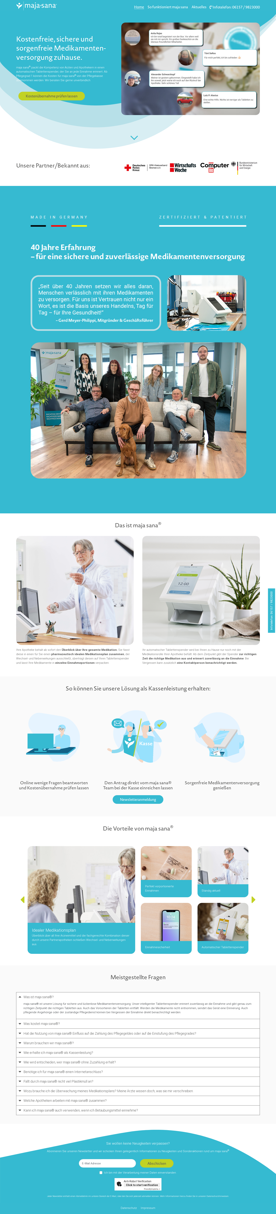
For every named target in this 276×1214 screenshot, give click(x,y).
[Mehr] (134, 137)
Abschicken (156, 1163)
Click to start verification (142, 1185)
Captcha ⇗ (152, 1189)
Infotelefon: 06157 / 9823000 (236, 7)
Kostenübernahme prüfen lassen (52, 96)
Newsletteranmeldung (138, 799)
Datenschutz (129, 1208)
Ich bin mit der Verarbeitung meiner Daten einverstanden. (140, 1172)
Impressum (148, 1208)
